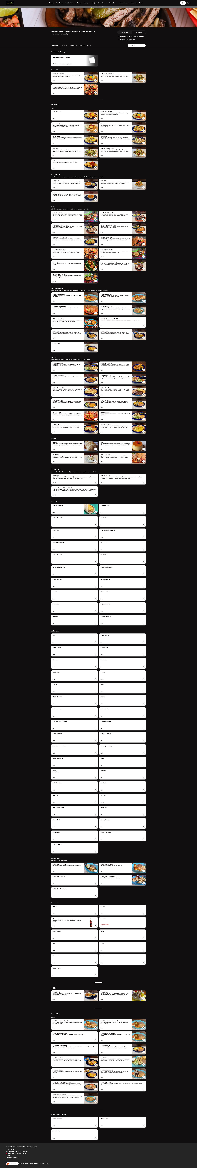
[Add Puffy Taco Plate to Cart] (95, 419)
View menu (9, 1157)
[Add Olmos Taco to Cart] (95, 610)
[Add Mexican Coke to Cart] (95, 925)
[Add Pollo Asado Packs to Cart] (143, 482)
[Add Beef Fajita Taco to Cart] (143, 512)
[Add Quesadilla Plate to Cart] (143, 419)
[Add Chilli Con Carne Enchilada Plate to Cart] (143, 325)
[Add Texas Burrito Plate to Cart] (143, 431)
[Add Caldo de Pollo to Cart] (95, 999)
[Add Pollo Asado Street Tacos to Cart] (143, 80)
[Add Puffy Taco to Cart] (143, 549)
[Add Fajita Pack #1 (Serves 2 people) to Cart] (95, 219)
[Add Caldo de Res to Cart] (143, 999)
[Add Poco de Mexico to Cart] (95, 130)
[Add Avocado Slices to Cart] (143, 654)
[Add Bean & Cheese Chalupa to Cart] (95, 752)
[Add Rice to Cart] (95, 642)
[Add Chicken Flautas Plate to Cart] (95, 394)
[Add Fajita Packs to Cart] (95, 482)
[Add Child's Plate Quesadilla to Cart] (95, 883)
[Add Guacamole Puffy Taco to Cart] (95, 549)
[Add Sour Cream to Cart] (143, 666)
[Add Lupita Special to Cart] (95, 350)
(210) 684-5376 (10, 1149)
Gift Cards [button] (134, 3)
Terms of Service (23, 1163)
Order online (16, 1157)
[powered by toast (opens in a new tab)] (12, 1164)
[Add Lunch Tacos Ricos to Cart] (143, 1089)
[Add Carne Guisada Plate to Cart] (95, 382)
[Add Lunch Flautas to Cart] (143, 1064)
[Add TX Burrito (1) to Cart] (95, 826)
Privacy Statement (34, 1163)
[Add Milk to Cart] (95, 950)
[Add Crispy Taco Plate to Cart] (143, 407)
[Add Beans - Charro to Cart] (143, 642)
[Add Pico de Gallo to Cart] (95, 679)
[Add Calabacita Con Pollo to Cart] (143, 370)
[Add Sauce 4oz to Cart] (143, 777)
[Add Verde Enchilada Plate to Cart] (143, 313)
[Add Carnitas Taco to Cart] (143, 524)
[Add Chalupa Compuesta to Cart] (143, 740)
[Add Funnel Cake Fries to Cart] (143, 461)
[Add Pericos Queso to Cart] (95, 143)
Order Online (59, 3)
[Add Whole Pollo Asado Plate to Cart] (95, 92)
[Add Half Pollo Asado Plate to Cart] (143, 244)
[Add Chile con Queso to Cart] (95, 118)
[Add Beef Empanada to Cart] (95, 715)
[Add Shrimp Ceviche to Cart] (143, 1125)
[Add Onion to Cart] (143, 691)
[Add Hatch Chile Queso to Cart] (95, 1125)
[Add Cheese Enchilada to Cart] (95, 740)
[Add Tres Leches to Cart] (95, 461)
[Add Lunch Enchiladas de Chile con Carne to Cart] (143, 1027)
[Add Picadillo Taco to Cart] (143, 561)
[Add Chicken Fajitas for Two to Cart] (143, 256)
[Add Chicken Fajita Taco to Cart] (95, 524)
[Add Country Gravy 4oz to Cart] (143, 839)
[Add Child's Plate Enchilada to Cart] (143, 871)
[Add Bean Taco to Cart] (95, 598)
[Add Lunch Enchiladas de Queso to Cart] (143, 1040)
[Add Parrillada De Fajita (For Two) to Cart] (143, 268)
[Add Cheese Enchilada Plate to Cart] (95, 301)
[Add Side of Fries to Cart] (95, 802)
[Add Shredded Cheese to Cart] (95, 703)
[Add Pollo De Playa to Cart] (95, 1137)
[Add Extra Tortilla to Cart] (95, 839)
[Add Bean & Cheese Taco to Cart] (95, 512)
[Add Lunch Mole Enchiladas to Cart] (143, 1076)
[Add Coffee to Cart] (143, 950)
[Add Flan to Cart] (143, 449)
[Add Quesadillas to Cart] (143, 143)
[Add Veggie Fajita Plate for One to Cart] (95, 244)
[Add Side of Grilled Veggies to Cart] (95, 814)
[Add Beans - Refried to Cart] (95, 654)
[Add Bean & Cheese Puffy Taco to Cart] (143, 537)
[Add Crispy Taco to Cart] (95, 537)
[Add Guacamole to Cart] (95, 666)
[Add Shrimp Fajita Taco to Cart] (143, 586)
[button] (87, 2)
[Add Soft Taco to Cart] (95, 623)
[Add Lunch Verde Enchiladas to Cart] (95, 1101)
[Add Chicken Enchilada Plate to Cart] (95, 313)
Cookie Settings (45, 1163)
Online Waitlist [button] (68, 3)
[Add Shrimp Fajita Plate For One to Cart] (143, 232)
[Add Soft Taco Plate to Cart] (95, 431)
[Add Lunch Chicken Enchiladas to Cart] (95, 1040)
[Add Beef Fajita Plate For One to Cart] (143, 219)
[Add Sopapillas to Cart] (95, 449)
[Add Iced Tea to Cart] (143, 913)
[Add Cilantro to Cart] (95, 691)
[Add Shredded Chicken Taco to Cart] (95, 574)
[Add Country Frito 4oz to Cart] (143, 826)
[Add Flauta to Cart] (143, 765)
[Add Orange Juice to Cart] (95, 962)
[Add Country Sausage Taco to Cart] (143, 574)
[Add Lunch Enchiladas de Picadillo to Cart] (95, 1027)
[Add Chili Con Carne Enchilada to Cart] (95, 728)
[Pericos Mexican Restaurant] (10, 3)
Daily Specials (78, 3)
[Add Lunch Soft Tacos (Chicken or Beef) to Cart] (95, 1089)
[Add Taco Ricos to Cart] (95, 155)
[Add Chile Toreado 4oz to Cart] (95, 789)
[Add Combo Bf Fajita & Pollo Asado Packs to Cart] (95, 494)
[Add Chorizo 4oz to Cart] (143, 789)
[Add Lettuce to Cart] (143, 679)
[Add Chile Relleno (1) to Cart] (95, 851)
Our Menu (51, 3)
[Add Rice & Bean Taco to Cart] (95, 586)
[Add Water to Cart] (143, 938)
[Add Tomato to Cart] (143, 703)
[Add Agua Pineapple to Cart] (95, 938)
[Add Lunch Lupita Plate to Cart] (95, 1076)
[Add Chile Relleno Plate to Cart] (95, 407)
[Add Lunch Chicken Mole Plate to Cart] (95, 1052)
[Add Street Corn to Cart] (143, 814)
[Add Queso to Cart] (95, 777)
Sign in (188, 3)
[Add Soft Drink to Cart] (95, 913)
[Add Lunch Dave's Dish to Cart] (95, 1064)
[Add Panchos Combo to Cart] (143, 337)
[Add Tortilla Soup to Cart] (95, 187)
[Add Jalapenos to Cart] (143, 802)
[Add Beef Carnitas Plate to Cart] (95, 370)
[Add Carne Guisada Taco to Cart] (143, 623)
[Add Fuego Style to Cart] (95, 268)
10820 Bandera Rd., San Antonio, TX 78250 (16, 1151)
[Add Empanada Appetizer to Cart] (95, 80)
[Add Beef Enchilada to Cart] (143, 715)
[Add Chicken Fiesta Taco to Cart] (95, 561)
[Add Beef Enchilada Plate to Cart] (143, 301)
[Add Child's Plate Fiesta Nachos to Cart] (95, 895)
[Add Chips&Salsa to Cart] (95, 167)
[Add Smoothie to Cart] (143, 962)
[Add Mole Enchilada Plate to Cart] (95, 325)
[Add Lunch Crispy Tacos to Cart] (143, 1052)
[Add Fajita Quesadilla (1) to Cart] (95, 765)
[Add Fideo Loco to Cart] (95, 199)
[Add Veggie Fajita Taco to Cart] (143, 610)
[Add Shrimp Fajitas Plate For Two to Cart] (95, 281)
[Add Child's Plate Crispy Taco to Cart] (95, 871)
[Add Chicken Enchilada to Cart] (143, 728)
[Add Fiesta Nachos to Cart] (143, 130)
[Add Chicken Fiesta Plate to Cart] (143, 382)
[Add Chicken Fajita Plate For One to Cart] (95, 232)
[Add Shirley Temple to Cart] (95, 975)
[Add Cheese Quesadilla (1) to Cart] (143, 752)
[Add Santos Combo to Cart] (95, 337)
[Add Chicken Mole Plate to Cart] (143, 394)
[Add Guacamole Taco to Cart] (143, 598)
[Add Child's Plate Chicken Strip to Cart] (143, 883)
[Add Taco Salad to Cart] (143, 187)
